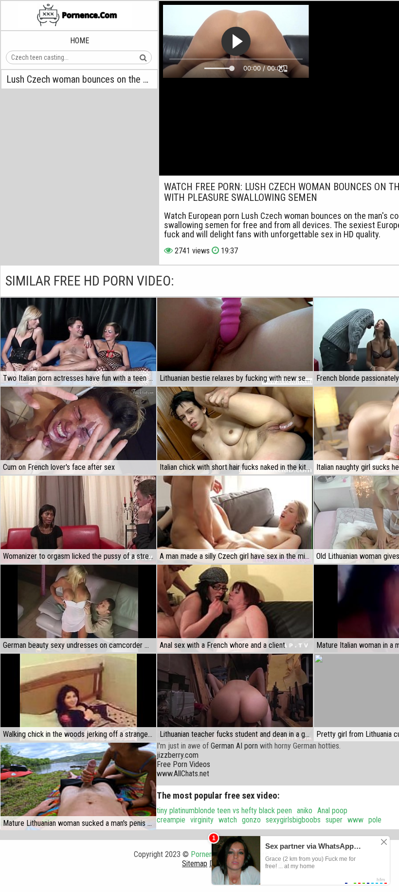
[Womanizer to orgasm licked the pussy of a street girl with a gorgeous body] (78, 519)
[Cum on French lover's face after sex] (78, 430)
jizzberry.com (178, 755)
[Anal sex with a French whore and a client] (235, 608)
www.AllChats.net (183, 773)
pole (374, 819)
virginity (202, 819)
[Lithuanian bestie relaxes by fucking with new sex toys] (235, 341)
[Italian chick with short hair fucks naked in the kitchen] (235, 430)
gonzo (251, 819)
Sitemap (194, 863)
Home (79, 40)
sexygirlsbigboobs (293, 819)
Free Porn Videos (183, 764)
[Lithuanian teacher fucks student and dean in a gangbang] (235, 697)
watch (227, 819)
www (355, 819)
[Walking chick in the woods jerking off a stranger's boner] (78, 697)
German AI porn (234, 745)
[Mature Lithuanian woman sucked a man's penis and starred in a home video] (78, 786)
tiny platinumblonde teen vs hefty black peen (224, 810)
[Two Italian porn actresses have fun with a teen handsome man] (78, 341)
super (334, 819)
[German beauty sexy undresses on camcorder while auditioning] (78, 608)
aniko (304, 810)
